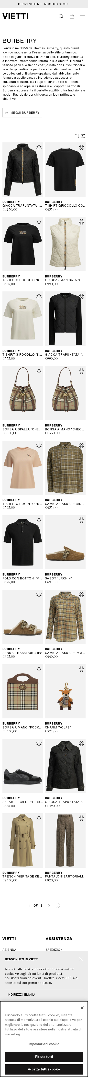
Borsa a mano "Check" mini (65, 429)
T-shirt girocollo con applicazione (65, 206)
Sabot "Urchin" (58, 578)
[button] (61, 16)
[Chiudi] (81, 959)
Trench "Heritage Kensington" (22, 876)
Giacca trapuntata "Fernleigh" (65, 802)
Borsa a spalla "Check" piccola (22, 429)
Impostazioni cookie (44, 1044)
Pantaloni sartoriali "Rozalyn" (65, 876)
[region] (44, 1039)
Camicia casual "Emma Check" (65, 653)
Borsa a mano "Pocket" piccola (22, 727)
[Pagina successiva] (49, 905)
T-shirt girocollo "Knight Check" (22, 280)
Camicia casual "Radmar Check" (65, 504)
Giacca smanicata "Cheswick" (65, 280)
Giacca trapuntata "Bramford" (22, 206)
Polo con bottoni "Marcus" (22, 578)
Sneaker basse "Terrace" (22, 802)
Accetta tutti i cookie (44, 1069)
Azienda (9, 950)
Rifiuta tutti (44, 1056)
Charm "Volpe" (58, 727)
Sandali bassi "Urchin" (22, 653)
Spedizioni (55, 950)
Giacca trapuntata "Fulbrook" (65, 355)
